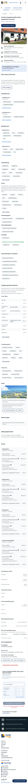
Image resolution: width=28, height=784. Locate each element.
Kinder (5, 691)
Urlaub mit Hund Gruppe (9, 769)
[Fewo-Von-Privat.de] (14, 763)
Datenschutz (4, 755)
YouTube (5, 771)
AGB (2, 754)
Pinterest (5, 774)
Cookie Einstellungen (6, 757)
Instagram (5, 773)
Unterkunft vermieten (13, 2)
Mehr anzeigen (7, 87)
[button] (14, 36)
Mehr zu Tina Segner (6, 70)
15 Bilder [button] (5, 42)
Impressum (4, 752)
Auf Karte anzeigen (9, 410)
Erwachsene (6, 688)
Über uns (3, 742)
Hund (5, 694)
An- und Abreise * (9, 684)
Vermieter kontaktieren (6, 782)
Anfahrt (20, 410)
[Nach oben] (24, 775)
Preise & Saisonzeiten (20, 697)
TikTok (4, 776)
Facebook (5, 767)
